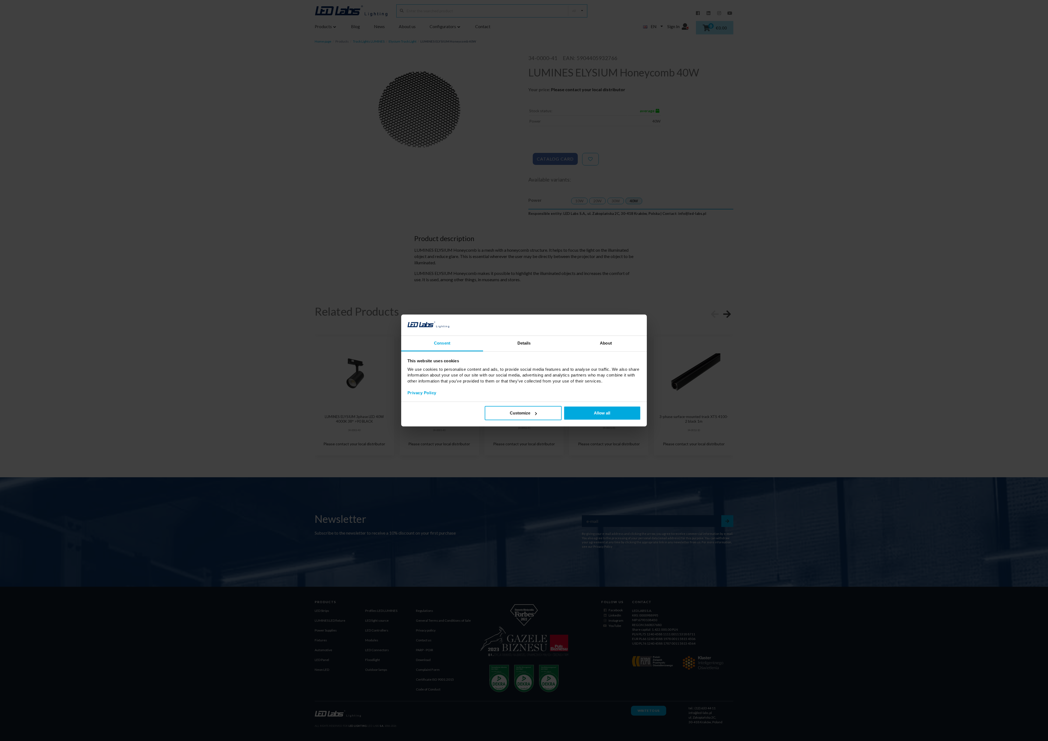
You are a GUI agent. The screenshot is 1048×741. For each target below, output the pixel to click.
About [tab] (606, 343)
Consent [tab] (442, 343)
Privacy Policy (421, 392)
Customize (520, 413)
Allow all (602, 413)
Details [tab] (524, 343)
